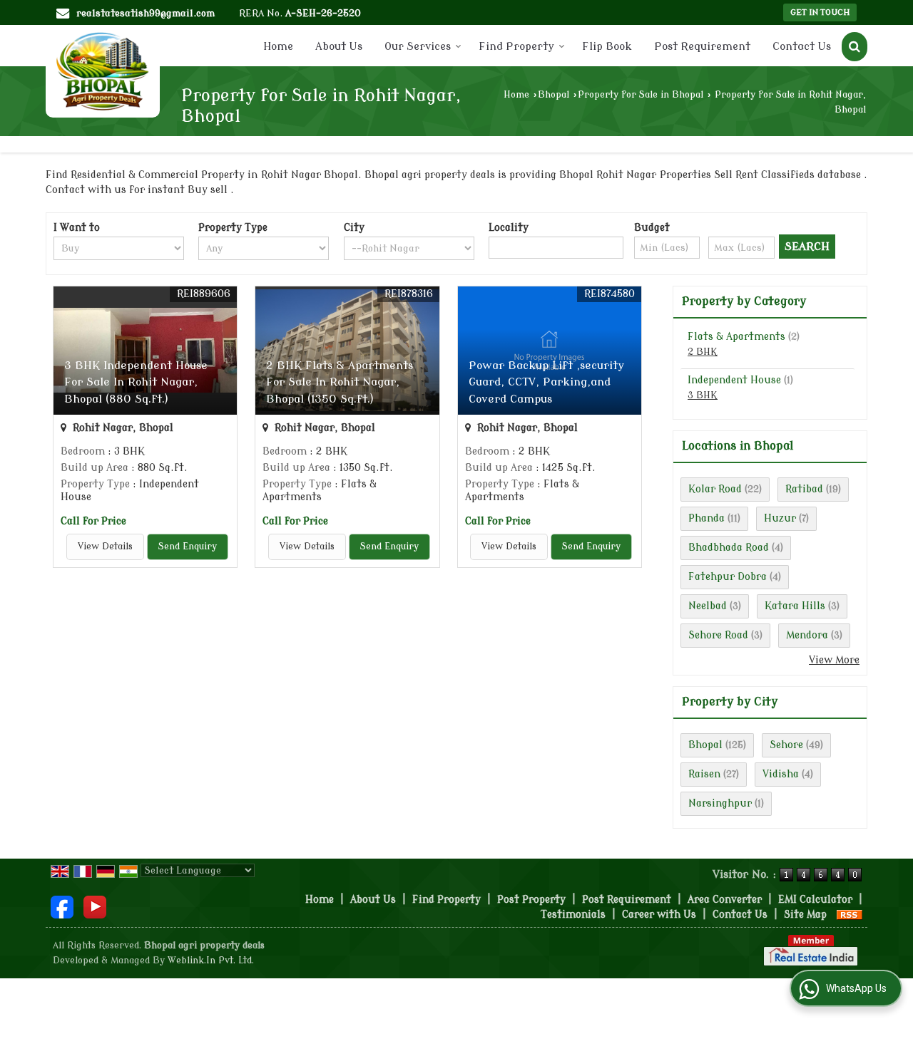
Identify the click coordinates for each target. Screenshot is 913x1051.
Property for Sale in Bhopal (640, 95)
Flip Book (607, 47)
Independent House (734, 380)
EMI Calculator (815, 899)
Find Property (516, 47)
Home (278, 47)
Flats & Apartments (736, 336)
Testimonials (573, 914)
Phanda (706, 518)
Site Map (805, 914)
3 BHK (703, 395)
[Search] (854, 46)
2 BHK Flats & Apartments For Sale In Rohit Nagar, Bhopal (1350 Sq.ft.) (339, 382)
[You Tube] (94, 906)
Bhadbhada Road (728, 547)
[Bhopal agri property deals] (102, 71)
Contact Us (801, 47)
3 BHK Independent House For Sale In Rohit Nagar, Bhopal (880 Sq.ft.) (136, 382)
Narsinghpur (720, 803)
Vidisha (780, 774)
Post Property (531, 899)
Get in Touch (820, 12)
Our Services (417, 47)
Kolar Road (715, 489)
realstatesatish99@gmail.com (145, 13)
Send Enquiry (187, 547)
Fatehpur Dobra (727, 576)
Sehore (786, 745)
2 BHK (703, 352)
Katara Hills (795, 606)
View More (834, 660)
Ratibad (804, 489)
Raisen (704, 774)
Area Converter (725, 899)
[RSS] (849, 914)
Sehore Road (718, 635)
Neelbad (707, 606)
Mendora (807, 635)
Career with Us (659, 914)
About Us (338, 47)
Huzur (780, 518)
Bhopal (553, 95)
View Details (105, 547)
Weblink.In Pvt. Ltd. (211, 960)
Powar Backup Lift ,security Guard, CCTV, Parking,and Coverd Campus (546, 382)
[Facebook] (62, 906)
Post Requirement (702, 47)
